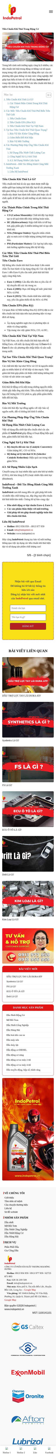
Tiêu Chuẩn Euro (18, 118)
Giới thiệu (9, 1197)
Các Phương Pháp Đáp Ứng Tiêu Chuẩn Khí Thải (27, 147)
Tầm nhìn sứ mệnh (13, 1201)
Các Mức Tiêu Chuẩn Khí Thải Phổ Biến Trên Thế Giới (28, 113)
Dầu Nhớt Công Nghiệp (17, 1025)
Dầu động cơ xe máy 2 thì (18, 1060)
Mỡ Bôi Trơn (12, 1020)
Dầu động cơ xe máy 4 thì (18, 1065)
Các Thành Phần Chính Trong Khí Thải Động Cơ (28, 105)
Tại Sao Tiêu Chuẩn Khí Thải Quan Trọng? (26, 130)
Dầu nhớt (8, 1222)
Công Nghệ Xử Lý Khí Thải (23, 156)
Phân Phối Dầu (11, 1247)
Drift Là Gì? (12, 996)
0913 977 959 (36, 1273)
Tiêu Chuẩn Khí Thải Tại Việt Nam (26, 126)
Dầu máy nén (12, 1040)
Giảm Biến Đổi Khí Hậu (21, 137)
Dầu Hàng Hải (13, 1030)
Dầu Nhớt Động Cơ (15, 1015)
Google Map (30, 1290)
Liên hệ (8, 1208)
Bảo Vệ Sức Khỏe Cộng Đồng (24, 133)
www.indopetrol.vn (14, 1309)
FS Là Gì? (11, 986)
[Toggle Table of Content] (47, 95)
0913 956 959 (21, 1273)
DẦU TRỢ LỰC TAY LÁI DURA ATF (24, 976)
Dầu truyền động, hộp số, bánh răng (23, 1070)
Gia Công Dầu (11, 1250)
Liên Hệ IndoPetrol (19, 171)
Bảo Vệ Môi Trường (19, 141)
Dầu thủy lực (12, 1045)
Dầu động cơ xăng (15, 1055)
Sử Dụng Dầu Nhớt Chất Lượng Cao (27, 152)
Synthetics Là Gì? (15, 981)
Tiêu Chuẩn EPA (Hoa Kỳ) (22, 122)
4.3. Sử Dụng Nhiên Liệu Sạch (24, 160)
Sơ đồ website (11, 1212)
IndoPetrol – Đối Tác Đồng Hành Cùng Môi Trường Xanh (27, 166)
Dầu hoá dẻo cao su (15, 1035)
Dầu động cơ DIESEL (16, 1050)
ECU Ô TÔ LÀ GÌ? (15, 991)
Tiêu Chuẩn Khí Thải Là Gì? (19, 99)
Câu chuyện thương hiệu (16, 1205)
